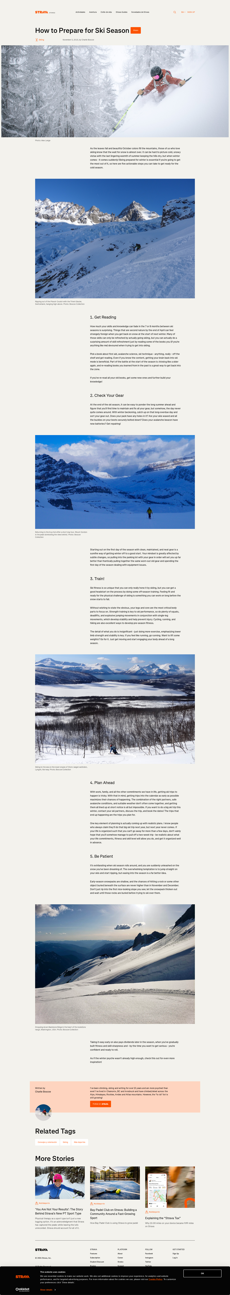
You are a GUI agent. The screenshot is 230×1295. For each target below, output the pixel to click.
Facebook (149, 1253)
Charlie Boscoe (88, 40)
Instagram (149, 1258)
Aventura (93, 12)
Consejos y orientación (47, 1142)
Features (93, 1253)
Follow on (97, 1104)
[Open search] (175, 12)
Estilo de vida (106, 12)
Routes (93, 1266)
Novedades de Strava (140, 12)
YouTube (148, 1266)
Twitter (148, 1262)
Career (120, 1258)
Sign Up (176, 1253)
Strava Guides (122, 12)
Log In (175, 1258)
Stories (120, 1262)
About (120, 1253)
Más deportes (79, 1142)
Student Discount (97, 1262)
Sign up (191, 12)
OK (202, 1273)
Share (135, 30)
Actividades (80, 12)
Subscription (95, 1258)
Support (121, 1266)
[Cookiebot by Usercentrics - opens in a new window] (22, 1290)
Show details (46, 1290)
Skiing (65, 1142)
